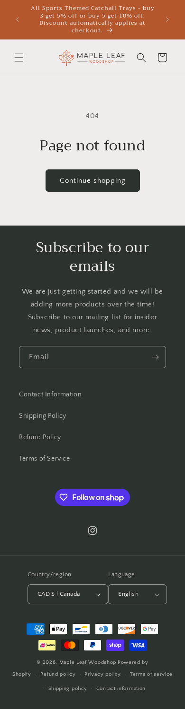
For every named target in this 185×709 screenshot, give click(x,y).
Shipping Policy (42, 416)
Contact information (121, 688)
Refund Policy (40, 437)
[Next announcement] (167, 19)
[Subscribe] (155, 357)
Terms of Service (44, 459)
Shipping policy (68, 688)
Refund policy (58, 674)
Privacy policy (102, 674)
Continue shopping (93, 181)
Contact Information (50, 394)
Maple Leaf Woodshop (87, 662)
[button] (19, 57)
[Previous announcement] (17, 19)
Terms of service (151, 674)
